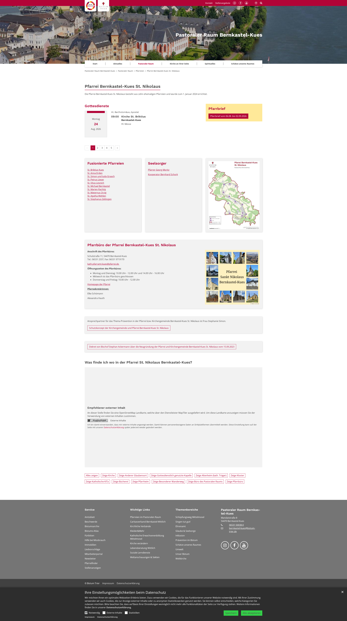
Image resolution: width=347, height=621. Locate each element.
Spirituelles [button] (210, 63)
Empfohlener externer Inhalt (106, 407)
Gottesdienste (97, 106)
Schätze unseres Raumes (242, 63)
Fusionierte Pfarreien (105, 163)
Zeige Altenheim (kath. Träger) (211, 475)
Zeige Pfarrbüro (235, 481)
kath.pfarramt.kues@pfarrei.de (103, 263)
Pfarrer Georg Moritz (158, 169)
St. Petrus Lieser (95, 179)
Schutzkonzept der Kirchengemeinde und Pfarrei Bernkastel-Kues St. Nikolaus (129, 328)
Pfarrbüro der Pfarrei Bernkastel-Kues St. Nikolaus (131, 245)
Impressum (90, 617)
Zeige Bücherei (120, 481)
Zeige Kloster (237, 475)
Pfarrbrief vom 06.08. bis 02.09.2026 (228, 116)
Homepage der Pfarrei (98, 284)
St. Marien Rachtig (96, 189)
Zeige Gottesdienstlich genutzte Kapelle (171, 475)
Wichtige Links (140, 509)
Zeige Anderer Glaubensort (133, 475)
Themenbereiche (187, 509)
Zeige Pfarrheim (140, 481)
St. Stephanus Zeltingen (99, 199)
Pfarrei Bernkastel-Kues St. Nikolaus (163, 71)
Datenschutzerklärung (118, 607)
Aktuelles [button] (117, 63)
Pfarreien (140, 71)
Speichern (231, 613)
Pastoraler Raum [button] (146, 63)
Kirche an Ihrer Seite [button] (179, 63)
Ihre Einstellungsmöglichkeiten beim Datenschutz (125, 592)
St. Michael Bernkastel (98, 186)
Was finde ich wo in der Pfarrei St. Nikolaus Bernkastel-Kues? (138, 362)
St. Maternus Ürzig (96, 192)
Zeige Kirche (108, 475)
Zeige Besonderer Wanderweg (168, 481)
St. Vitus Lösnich (95, 182)
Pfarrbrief (216, 109)
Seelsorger (157, 163)
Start (95, 63)
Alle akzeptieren (252, 613)
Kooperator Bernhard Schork (163, 174)
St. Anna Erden (94, 173)
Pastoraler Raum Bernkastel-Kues (100, 71)
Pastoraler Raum (125, 71)
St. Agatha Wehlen (96, 195)
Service (90, 509)
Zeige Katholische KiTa (97, 481)
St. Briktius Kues (95, 169)
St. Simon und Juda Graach (101, 176)
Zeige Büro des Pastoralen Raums (205, 481)
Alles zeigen (92, 475)
